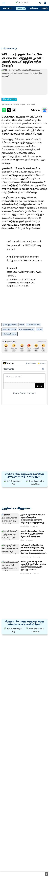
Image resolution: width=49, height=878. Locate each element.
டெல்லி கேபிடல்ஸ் (33, 324)
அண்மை (7, 8)
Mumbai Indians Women (26, 329)
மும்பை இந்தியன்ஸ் (10, 324)
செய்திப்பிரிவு (9, 99)
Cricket (21, 324)
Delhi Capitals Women (9, 334)
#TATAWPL (26, 260)
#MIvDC (12, 276)
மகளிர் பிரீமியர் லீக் (9, 329)
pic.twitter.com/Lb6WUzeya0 (21, 279)
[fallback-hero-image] (10, 518)
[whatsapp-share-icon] (4, 111)
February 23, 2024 (22, 286)
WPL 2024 (39, 329)
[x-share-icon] (9, 111)
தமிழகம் (34, 8)
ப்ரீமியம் (21, 8)
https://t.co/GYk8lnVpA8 (19, 272)
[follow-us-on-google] (44, 110)
